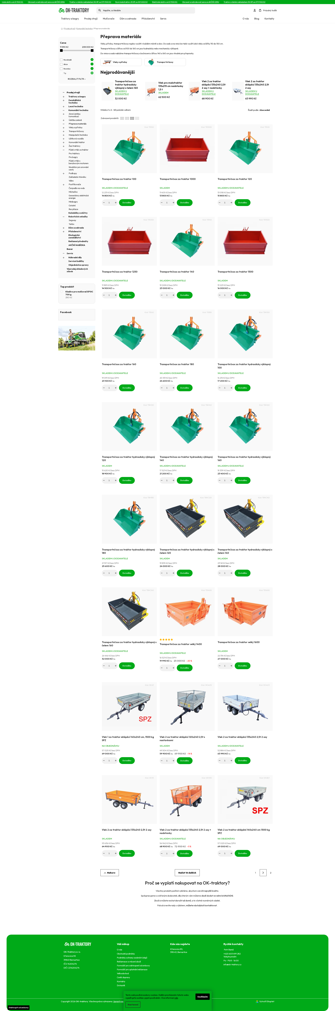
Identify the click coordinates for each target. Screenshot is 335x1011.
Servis (70, 253)
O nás (246, 18)
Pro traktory (74, 153)
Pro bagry (73, 157)
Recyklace (73, 209)
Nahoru (111, 872)
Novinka (78, 69)
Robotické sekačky (78, 216)
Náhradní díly (75, 257)
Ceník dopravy (123, 977)
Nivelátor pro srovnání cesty (78, 168)
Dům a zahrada (76, 227)
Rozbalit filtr (76, 79)
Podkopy (73, 173)
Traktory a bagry (77, 96)
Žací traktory (74, 146)
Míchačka (73, 191)
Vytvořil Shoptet (266, 1001)
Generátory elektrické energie (79, 196)
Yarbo (71, 224)
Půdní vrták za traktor (78, 149)
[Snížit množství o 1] (104, 202)
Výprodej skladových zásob (77, 270)
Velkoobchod (123, 973)
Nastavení (133, 1004)
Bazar (70, 249)
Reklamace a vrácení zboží (129, 961)
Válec (71, 180)
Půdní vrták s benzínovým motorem (78, 162)
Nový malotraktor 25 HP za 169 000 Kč (121, 2)
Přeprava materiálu (77, 123)
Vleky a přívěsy (75, 127)
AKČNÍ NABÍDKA (76, 245)
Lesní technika (75, 106)
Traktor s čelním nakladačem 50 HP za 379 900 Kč (80, 2)
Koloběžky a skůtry (78, 213)
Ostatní (72, 205)
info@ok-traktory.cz (232, 964)
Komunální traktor (77, 142)
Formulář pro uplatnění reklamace (132, 969)
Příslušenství (74, 231)
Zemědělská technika (74, 101)
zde (176, 998)
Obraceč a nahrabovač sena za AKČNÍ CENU (36, 2)
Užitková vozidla (76, 138)
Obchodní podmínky (126, 953)
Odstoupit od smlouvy (18, 1007)
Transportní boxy (76, 131)
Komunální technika (78, 110)
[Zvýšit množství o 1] (116, 202)
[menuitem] (69, 18)
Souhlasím (202, 996)
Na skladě (78, 60)
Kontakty (269, 18)
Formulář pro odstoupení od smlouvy (134, 965)
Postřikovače (75, 184)
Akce (78, 64)
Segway (72, 220)
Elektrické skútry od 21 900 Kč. (155, 2)
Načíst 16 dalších (187, 872)
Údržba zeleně (75, 120)
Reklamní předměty (78, 241)
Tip (78, 73)
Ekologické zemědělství (74, 236)
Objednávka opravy (78, 265)
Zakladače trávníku (77, 177)
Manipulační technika (78, 135)
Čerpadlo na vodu (77, 188)
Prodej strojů (73, 92)
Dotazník (121, 985)
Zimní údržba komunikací (74, 115)
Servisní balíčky (76, 261)
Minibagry (73, 201)
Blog (256, 18)
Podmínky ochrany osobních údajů (132, 957)
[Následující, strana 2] (263, 872)
